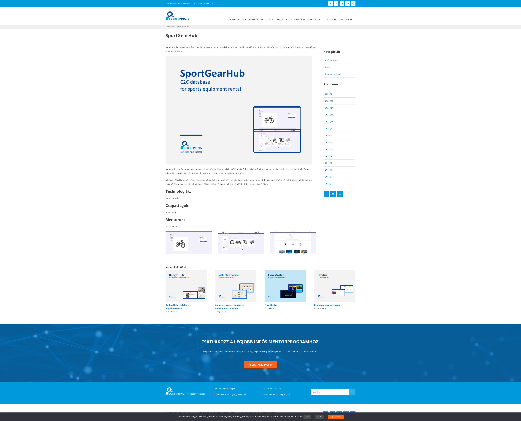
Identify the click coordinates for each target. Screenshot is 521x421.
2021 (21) (329, 128)
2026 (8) (328, 94)
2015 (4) (328, 170)
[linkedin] (340, 194)
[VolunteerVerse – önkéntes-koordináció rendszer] (235, 271)
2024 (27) (329, 108)
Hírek (327, 67)
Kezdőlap (170, 26)
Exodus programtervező (327, 305)
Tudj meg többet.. (336, 417)
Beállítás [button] (319, 417)
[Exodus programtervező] (334, 271)
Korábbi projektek (333, 74)
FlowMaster (271, 305)
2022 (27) (329, 121)
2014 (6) (328, 176)
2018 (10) (329, 149)
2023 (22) (329, 114)
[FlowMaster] (285, 271)
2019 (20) (329, 142)
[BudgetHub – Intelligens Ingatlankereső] (186, 271)
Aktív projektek (332, 60)
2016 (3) (328, 163)
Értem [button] (307, 417)
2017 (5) (328, 156)
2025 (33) (329, 101)
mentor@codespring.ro (206, 3)
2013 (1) (328, 183)
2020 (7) (328, 135)
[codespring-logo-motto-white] (186, 388)
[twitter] (333, 194)
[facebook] (326, 194)
